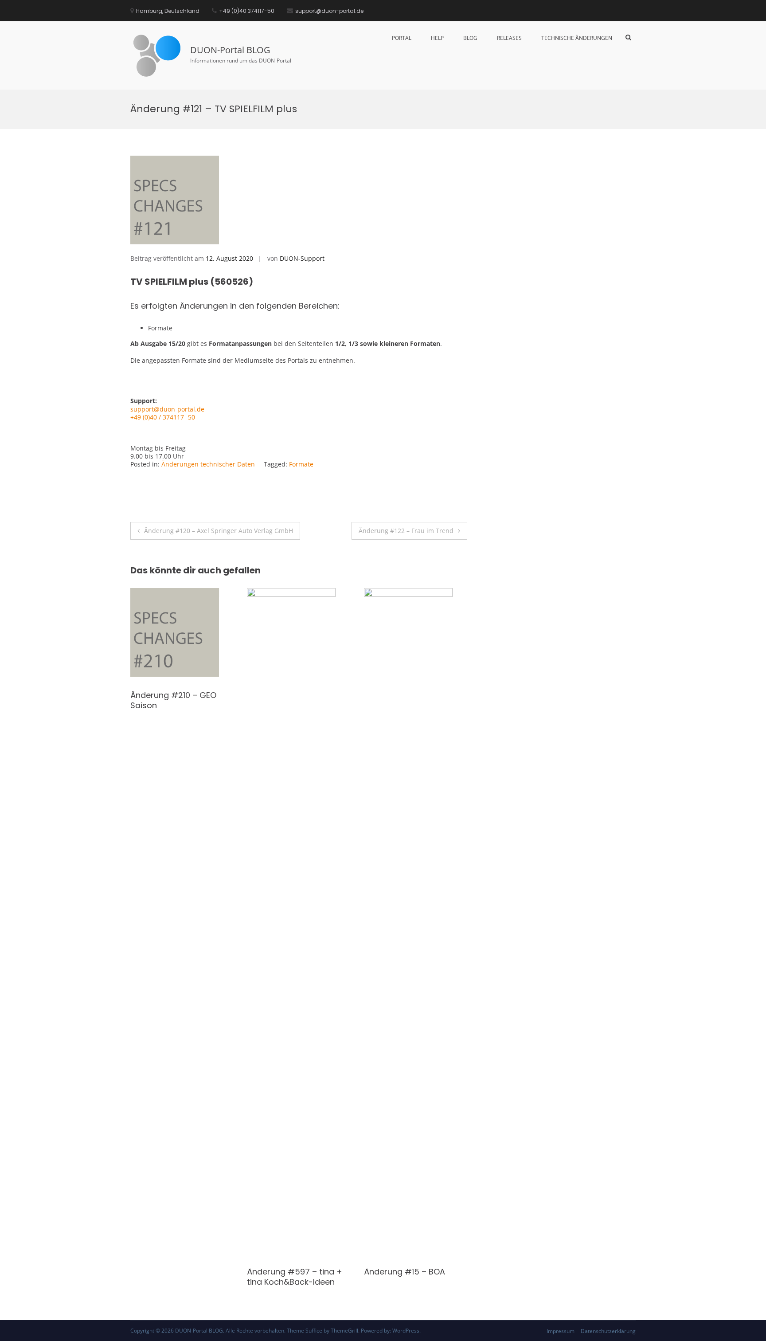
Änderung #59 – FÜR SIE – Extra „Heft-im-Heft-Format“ (297, 705)
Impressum (560, 1331)
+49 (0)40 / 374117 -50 (162, 417)
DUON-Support (302, 258)
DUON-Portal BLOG (230, 50)
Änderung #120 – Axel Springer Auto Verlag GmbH (218, 530)
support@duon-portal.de (167, 409)
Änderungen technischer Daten (208, 464)
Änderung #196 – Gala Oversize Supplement (174, 700)
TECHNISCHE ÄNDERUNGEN (576, 38)
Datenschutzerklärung (608, 1331)
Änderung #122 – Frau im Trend (406, 530)
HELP (437, 38)
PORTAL (401, 38)
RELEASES (509, 38)
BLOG (470, 38)
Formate (301, 464)
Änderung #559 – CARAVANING (399, 1276)
